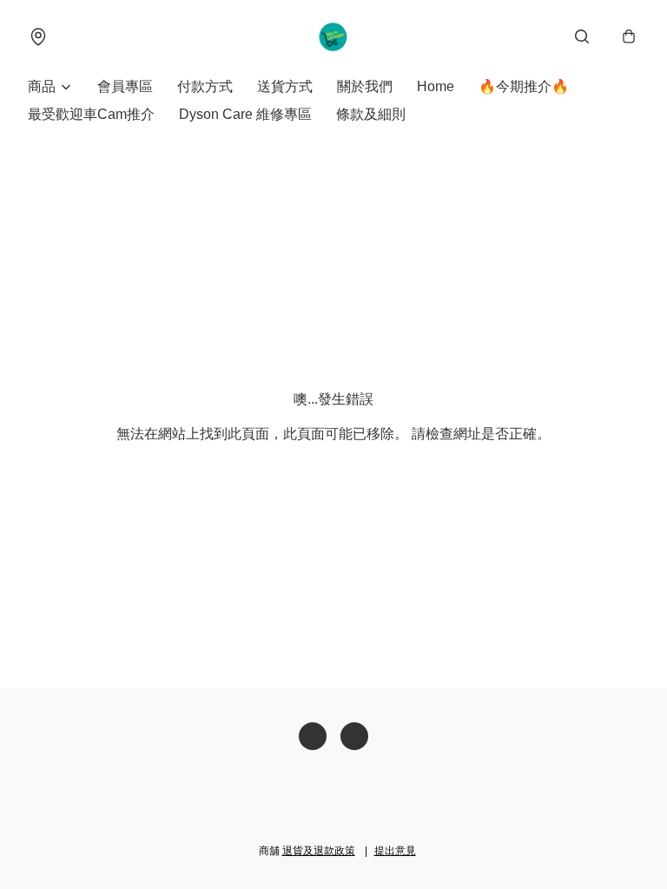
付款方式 (205, 86)
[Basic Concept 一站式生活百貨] (334, 36)
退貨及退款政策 (318, 851)
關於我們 (365, 86)
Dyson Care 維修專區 (245, 114)
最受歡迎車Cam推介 (91, 114)
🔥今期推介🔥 (524, 86)
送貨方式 (285, 86)
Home (435, 86)
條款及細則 (371, 114)
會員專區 (125, 86)
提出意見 (395, 851)
